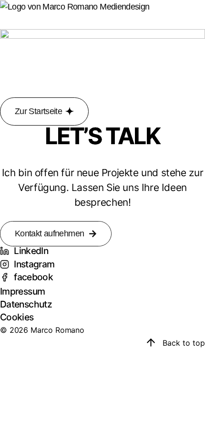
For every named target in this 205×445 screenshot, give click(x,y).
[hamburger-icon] (8, 21)
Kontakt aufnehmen (49, 233)
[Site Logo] (75, 6)
